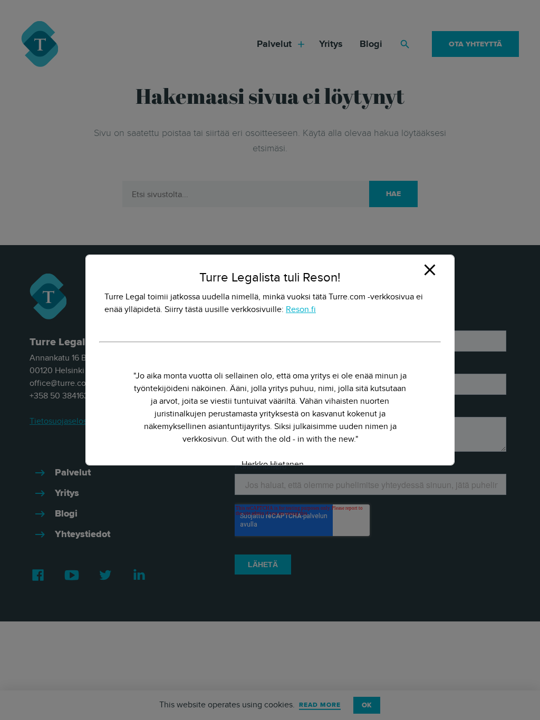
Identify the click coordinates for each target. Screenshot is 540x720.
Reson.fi (301, 309)
